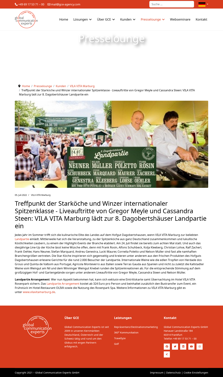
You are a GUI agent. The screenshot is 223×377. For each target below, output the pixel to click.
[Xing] (167, 354)
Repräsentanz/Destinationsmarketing (136, 327)
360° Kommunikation (126, 332)
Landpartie (22, 239)
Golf (116, 343)
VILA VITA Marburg (41, 195)
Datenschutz (173, 372)
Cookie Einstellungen (196, 372)
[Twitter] (175, 347)
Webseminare (180, 19)
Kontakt (201, 19)
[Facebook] (167, 347)
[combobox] (171, 4)
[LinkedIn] (183, 347)
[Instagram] (200, 347)
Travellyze (120, 338)
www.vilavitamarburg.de (39, 292)
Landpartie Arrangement (63, 284)
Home (63, 19)
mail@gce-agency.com (65, 4)
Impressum (156, 372)
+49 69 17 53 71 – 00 (31, 4)
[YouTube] (191, 347)
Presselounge (151, 19)
